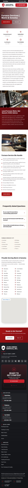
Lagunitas (6, 278)
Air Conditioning (4, 457)
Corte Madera (20, 268)
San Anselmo (18, 244)
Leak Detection (4, 449)
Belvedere (6, 268)
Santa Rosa (17, 246)
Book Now (9, 337)
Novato (4, 242)
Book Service (6, 21)
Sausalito (6, 291)
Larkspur (18, 278)
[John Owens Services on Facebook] (2, 361)
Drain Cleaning (4, 447)
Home (2, 12)
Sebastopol (4, 248)
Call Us (17, 21)
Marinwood (6, 280)
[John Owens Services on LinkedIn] (19, 361)
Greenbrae (19, 273)
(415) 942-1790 (7, 420)
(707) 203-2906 (7, 410)
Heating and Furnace (5, 459)
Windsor (18, 294)
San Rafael (4, 246)
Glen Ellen (6, 273)
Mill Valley (17, 240)
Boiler (2, 464)
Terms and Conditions (11, 477)
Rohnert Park (5, 244)
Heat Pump (3, 462)
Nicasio (5, 282)
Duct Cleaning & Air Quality (7, 467)
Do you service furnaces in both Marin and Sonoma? (13, 219)
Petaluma (17, 242)
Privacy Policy (20, 477)
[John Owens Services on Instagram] (6, 361)
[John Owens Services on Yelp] (22, 361)
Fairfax (18, 271)
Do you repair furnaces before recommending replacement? (10, 212)
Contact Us (3, 477)
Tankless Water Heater (6, 454)
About (2, 438)
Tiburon (16, 248)
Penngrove (6, 284)
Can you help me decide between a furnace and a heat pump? (13, 226)
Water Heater (4, 432)
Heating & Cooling (5, 429)
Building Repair (4, 435)
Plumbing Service (4, 444)
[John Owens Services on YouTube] (15, 361)
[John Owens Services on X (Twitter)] (9, 361)
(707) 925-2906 (22, 1)
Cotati (5, 271)
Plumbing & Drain (4, 426)
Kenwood (19, 275)
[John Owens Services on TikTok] (12, 361)
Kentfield (4, 240)
